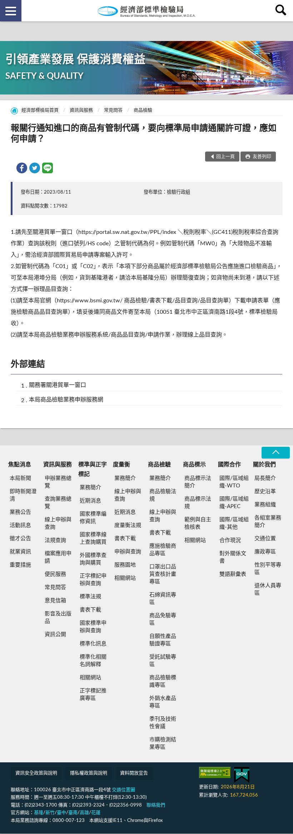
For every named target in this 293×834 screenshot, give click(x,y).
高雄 (84, 812)
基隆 (38, 812)
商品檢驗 (143, 110)
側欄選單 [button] (10, 10)
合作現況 (230, 540)
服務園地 (125, 565)
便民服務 (55, 574)
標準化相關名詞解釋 (93, 660)
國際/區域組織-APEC (234, 502)
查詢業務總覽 (58, 502)
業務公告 (20, 512)
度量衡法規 (127, 525)
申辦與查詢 (127, 551)
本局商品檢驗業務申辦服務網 (66, 400)
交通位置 (265, 538)
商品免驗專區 (162, 619)
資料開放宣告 (134, 773)
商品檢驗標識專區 (162, 681)
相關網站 (90, 677)
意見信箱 (55, 600)
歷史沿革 (265, 491)
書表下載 (90, 610)
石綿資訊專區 (162, 598)
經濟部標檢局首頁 (40, 110)
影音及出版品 (58, 617)
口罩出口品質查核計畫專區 (162, 574)
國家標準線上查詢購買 (93, 538)
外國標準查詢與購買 (93, 559)
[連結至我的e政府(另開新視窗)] (241, 775)
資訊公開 (55, 634)
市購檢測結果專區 (162, 743)
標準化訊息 (93, 643)
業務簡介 (90, 487)
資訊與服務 (81, 110)
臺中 (61, 812)
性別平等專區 (267, 568)
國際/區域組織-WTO (234, 482)
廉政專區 (265, 551)
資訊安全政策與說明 (36, 773)
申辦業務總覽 (58, 482)
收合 (275, 453)
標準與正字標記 (92, 469)
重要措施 (20, 565)
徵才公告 (20, 538)
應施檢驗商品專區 (162, 549)
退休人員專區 (267, 589)
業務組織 (265, 504)
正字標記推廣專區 (93, 694)
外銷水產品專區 (162, 702)
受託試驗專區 (162, 660)
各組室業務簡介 (267, 521)
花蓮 (95, 812)
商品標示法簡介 (197, 482)
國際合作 (229, 464)
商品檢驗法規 (162, 495)
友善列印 (261, 156)
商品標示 (194, 464)
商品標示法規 (197, 502)
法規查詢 (55, 540)
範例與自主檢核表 (197, 523)
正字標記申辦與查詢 (93, 579)
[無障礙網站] (214, 772)
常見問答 (113, 110)
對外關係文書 (232, 557)
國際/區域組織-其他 (234, 523)
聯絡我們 (155, 805)
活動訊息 (20, 525)
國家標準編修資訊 (93, 517)
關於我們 (264, 464)
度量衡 (121, 464)
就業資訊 (20, 551)
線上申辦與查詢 (58, 523)
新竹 (50, 812)
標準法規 (90, 596)
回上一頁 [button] (225, 156)
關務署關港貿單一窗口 (57, 385)
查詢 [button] (282, 10)
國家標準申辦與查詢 (93, 626)
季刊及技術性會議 (162, 722)
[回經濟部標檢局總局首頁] (146, 10)
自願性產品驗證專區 (162, 640)
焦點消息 (19, 464)
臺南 (73, 812)
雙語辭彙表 (232, 574)
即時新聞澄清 (23, 495)
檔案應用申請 (58, 557)
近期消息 (90, 500)
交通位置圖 (123, 790)
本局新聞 (20, 478)
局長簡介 (265, 478)
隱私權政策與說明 (88, 773)
